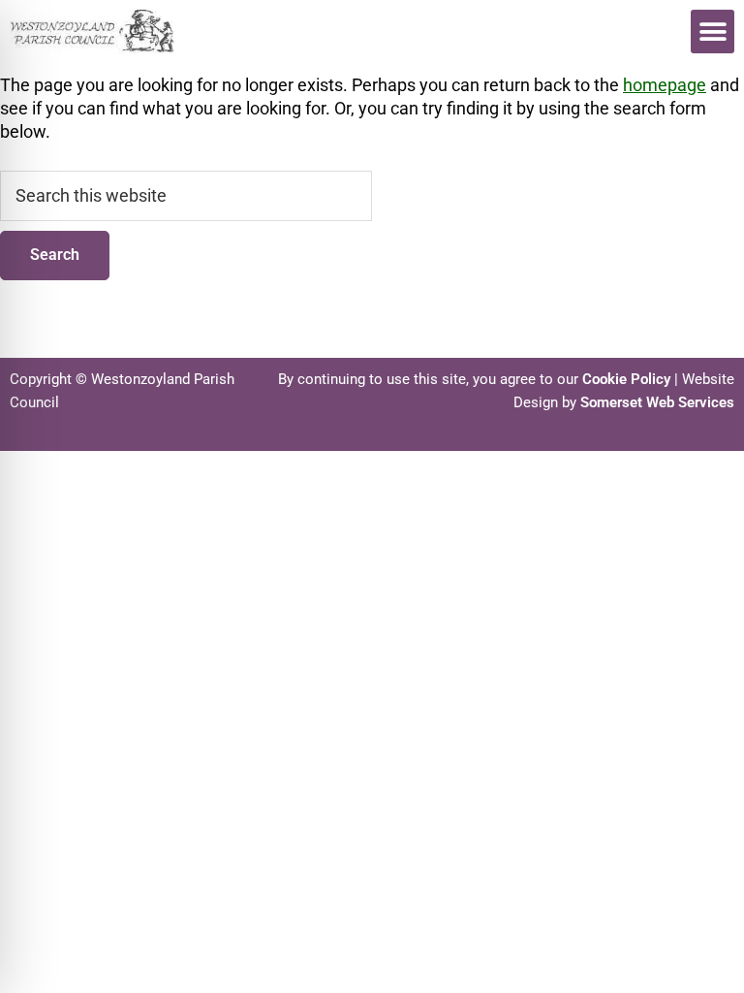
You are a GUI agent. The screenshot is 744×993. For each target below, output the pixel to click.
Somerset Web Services (657, 402)
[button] (712, 31)
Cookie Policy (626, 379)
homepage (664, 85)
